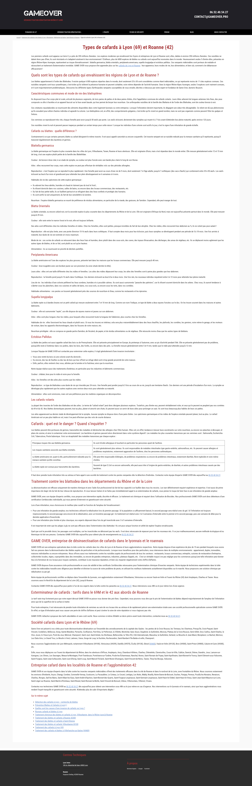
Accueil (18, 37)
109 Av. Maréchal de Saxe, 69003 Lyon (75, 765)
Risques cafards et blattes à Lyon (48, 711)
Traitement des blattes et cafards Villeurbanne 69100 (56, 724)
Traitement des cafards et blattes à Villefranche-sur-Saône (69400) (62, 730)
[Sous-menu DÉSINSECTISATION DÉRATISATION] (81, 32)
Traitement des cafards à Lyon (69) (49, 727)
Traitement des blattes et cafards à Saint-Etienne (55, 721)
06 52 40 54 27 (214, 475)
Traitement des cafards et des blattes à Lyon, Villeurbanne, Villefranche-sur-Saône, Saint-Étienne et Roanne (51, 37)
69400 (152, 644)
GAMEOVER (43, 13)
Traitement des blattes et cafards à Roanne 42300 (55, 718)
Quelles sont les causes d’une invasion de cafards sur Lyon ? (60, 708)
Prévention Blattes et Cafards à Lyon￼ (51, 705)
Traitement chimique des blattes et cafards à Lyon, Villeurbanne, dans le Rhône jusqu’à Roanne (73, 715)
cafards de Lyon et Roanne (129, 65)
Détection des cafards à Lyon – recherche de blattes (56, 702)
